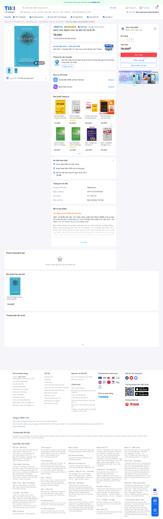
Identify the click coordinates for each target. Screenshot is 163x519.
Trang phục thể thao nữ (132, 463)
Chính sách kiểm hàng (20, 392)
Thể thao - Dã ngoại (105, 453)
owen (47, 436)
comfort (140, 436)
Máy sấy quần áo (134, 457)
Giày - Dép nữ (46, 477)
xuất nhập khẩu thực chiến (81, 12)
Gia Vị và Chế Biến (78, 505)
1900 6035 (21, 426)
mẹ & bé (40, 12)
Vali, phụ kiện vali (88, 451)
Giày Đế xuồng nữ (53, 485)
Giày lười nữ (57, 483)
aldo (83, 436)
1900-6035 (22, 377)
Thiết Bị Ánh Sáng (137, 487)
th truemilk (35, 436)
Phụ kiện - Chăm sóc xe (104, 502)
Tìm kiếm (113, 8)
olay (129, 436)
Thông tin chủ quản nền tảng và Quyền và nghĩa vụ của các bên (83, 410)
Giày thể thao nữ (140, 475)
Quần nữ (54, 450)
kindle (101, 436)
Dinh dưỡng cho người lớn (24, 457)
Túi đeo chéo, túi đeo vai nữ (49, 503)
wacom (112, 436)
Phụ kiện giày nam (50, 495)
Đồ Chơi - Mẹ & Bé (20, 447)
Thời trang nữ (46, 447)
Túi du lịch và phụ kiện (80, 450)
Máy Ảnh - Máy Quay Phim (135, 483)
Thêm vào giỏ (138, 60)
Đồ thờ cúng (76, 494)
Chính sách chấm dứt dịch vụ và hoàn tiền (83, 405)
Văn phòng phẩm (112, 512)
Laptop (86, 479)
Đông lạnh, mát (26, 470)
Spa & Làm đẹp (110, 490)
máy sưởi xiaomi (139, 509)
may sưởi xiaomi (134, 507)
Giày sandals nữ (52, 482)
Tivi (129, 455)
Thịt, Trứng (22, 467)
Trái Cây (15, 467)
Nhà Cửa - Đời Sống (76, 483)
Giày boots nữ (48, 483)
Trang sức (72, 466)
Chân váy (54, 453)
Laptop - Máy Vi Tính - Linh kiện (81, 471)
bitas (145, 436)
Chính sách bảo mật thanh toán (54, 385)
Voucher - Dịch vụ (103, 486)
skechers (78, 436)
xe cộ (34, 12)
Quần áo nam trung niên (52, 472)
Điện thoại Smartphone (20, 485)
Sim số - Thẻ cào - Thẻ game (112, 496)
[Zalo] (136, 378)
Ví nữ (61, 503)
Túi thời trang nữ (47, 501)
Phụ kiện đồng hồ (78, 467)
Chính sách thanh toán (78, 395)
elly (69, 436)
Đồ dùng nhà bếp (18, 513)
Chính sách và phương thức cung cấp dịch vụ (83, 401)
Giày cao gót (45, 480)
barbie (42, 436)
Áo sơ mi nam (53, 465)
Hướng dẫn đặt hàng (19, 386)
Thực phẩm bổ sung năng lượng (137, 476)
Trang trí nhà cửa (74, 485)
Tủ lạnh (130, 451)
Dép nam (51, 493)
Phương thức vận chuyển (20, 389)
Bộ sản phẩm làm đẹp (24, 506)
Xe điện (115, 502)
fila (37, 438)
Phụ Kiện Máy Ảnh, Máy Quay (134, 485)
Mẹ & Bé (108, 457)
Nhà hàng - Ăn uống (107, 492)
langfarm (22, 438)
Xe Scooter (113, 504)
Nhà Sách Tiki (102, 509)
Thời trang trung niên (51, 457)
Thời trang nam (46, 461)
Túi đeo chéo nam (52, 511)
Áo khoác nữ (56, 451)
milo (72, 436)
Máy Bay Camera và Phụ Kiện (137, 495)
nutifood (95, 436)
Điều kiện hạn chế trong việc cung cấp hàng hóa (83, 391)
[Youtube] (131, 378)
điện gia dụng (25, 12)
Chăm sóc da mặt (18, 495)
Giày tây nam (54, 491)
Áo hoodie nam (49, 467)
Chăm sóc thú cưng (75, 502)
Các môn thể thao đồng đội (137, 472)
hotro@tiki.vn (29, 402)
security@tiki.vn (28, 405)
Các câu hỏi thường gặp (20, 381)
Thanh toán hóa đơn (103, 489)
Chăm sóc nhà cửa (25, 479)
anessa (118, 436)
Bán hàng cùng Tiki (77, 379)
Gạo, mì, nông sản (23, 472)
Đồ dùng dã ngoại (137, 465)
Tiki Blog (47, 379)
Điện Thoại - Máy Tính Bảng (23, 483)
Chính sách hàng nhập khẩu (21, 400)
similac (134, 436)
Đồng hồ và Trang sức (77, 463)
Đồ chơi (32, 450)
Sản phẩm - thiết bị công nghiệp (109, 461)
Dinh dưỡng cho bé (23, 455)
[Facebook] (127, 378)
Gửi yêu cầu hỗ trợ (18, 384)
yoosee (124, 436)
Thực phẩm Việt (29, 468)
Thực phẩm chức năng (23, 497)
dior (20, 436)
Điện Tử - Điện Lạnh (132, 447)
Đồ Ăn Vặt (76, 507)
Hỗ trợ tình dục (28, 505)
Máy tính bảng (21, 489)
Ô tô (107, 504)
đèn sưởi (134, 502)
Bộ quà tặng (78, 511)
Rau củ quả (19, 468)
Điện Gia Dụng (18, 511)
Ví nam (43, 511)
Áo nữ (42, 450)
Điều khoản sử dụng (50, 393)
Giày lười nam (45, 491)
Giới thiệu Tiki (48, 377)
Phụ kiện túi (60, 505)
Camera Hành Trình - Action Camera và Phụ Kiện (137, 488)
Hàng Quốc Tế (102, 447)
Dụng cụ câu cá (134, 470)
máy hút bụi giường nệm (136, 510)
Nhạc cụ (83, 494)
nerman (106, 436)
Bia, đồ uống (20, 474)
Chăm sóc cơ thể (22, 498)
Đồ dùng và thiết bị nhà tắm (81, 490)
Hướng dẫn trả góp (19, 397)
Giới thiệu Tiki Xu (49, 395)
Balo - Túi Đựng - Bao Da (136, 490)
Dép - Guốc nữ (54, 480)
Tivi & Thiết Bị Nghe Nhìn (108, 463)
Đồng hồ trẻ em (89, 467)
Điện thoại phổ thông (23, 487)
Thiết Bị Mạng (79, 477)
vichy (33, 438)
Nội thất (78, 489)
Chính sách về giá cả (77, 388)
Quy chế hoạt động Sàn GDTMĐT (82, 377)
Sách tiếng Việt (101, 512)
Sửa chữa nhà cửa (77, 487)
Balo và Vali (73, 447)
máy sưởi (127, 502)
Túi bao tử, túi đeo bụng (57, 513)
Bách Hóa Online (75, 500)
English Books (107, 513)
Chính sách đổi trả (18, 394)
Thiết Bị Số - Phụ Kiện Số (106, 469)
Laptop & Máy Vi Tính (111, 460)
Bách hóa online (106, 459)
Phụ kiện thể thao (137, 467)
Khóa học (113, 489)
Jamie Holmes (99, 27)
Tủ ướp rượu (145, 457)
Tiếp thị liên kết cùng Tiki (52, 398)
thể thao (68, 12)
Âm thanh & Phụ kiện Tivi (132, 450)
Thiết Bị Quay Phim (136, 494)
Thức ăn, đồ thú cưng (23, 477)
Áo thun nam (45, 463)
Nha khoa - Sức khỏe (108, 494)
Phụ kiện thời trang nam (80, 458)
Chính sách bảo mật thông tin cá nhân (56, 387)
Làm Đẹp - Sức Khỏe (20, 493)
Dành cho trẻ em (22, 475)
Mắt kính (86, 458)
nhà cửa (56, 12)
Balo (70, 450)
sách (61, 12)
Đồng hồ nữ (79, 466)
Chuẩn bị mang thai (23, 460)
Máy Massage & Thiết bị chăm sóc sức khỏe (25, 499)
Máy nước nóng (136, 455)
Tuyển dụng (48, 382)
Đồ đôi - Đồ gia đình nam (55, 468)
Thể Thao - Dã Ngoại (133, 461)
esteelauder (27, 436)
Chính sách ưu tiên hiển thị (79, 398)
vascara (15, 436)
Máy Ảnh (141, 496)
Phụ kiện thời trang (76, 455)
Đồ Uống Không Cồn (80, 509)
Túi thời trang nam (48, 508)
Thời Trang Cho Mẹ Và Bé (21, 450)
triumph (88, 436)
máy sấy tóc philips (138, 504)
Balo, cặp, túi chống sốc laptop (81, 450)
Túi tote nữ (52, 505)
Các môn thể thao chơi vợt (137, 473)
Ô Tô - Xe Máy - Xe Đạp (106, 500)
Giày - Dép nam (47, 489)
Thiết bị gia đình (30, 513)
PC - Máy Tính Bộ (77, 479)
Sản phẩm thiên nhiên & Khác (24, 501)
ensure (52, 436)
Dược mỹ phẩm (30, 507)
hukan (28, 438)
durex (57, 436)
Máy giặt (131, 453)
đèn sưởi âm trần (133, 514)
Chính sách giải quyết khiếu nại (54, 390)
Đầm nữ (47, 450)
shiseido (15, 438)
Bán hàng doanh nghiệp (52, 401)
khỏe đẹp (47, 12)
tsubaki (41, 438)
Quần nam (53, 463)
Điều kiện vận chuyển (51, 403)
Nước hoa (20, 505)
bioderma (63, 436)
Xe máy (102, 504)
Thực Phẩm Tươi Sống (21, 464)
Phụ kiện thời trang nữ (75, 458)
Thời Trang (113, 450)
